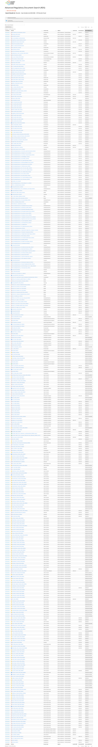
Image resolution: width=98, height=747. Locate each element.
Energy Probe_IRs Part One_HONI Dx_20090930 (19, 416)
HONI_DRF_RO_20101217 (16, 36)
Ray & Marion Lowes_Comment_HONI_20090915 (19, 493)
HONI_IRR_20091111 (15, 333)
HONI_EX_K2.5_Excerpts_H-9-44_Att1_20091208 (19, 286)
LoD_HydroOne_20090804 (16, 734)
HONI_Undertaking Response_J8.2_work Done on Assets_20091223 (21, 213)
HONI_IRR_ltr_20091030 (15, 352)
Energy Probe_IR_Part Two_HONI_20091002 (18, 388)
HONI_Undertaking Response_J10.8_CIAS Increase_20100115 (21, 179)
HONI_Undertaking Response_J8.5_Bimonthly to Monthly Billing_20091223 (22, 209)
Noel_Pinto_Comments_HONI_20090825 (18, 655)
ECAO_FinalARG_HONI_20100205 (17, 128)
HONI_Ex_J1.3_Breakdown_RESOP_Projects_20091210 (20, 305)
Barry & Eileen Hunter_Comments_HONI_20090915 (19, 482)
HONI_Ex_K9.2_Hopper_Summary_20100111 (18, 192)
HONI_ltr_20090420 (15, 740)
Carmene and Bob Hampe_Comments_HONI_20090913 (20, 535)
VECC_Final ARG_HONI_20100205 (17, 102)
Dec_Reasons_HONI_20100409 (16, 94)
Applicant (59, 30)
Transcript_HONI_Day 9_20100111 (17, 194)
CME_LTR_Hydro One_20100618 (16, 55)
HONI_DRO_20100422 (15, 85)
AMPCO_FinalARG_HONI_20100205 (17, 109)
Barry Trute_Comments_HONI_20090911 (17, 578)
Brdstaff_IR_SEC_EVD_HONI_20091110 (17, 335)
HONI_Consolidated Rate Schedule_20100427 (18, 68)
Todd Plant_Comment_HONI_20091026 (17, 356)
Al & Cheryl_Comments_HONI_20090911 (18, 580)
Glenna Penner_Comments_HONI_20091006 (18, 382)
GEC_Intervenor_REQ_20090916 (16, 463)
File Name (12, 30)
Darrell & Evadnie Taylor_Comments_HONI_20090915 (19, 465)
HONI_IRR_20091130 (15, 320)
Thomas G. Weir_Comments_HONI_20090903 (18, 572)
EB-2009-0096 (7, 32)
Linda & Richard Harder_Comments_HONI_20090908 (19, 610)
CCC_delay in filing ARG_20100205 (17, 132)
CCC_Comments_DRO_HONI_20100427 (18, 66)
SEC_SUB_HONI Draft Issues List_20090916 (18, 461)
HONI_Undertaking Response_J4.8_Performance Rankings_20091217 (22, 252)
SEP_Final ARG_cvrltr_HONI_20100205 (17, 119)
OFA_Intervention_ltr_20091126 (16, 322)
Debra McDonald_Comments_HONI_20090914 (18, 499)
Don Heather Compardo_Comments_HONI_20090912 (19, 525)
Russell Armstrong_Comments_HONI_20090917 (19, 454)
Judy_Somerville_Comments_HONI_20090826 (18, 646)
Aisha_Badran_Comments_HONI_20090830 (18, 627)
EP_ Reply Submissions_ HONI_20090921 (18, 444)
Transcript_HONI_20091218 (16, 245)
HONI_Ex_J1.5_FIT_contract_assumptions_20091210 (19, 301)
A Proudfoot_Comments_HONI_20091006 (18, 386)
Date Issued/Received (88, 30)
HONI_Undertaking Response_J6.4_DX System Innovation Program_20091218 (23, 237)
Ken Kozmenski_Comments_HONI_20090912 (18, 559)
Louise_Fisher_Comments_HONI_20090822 (18, 661)
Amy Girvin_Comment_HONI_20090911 (17, 574)
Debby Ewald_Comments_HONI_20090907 (18, 576)
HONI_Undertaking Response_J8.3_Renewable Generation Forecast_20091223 (23, 211)
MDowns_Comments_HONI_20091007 (17, 384)
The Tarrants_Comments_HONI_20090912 (18, 527)
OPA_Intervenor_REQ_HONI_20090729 (17, 736)
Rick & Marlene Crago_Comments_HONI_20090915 (19, 484)
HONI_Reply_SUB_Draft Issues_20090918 (18, 446)
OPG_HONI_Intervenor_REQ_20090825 (17, 644)
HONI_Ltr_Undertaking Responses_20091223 (18, 228)
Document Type (46, 30)
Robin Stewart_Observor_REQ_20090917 (18, 452)
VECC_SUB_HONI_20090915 (16, 467)
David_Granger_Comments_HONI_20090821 (18, 663)
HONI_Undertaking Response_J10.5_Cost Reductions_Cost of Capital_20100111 (23, 188)
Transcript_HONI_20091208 (16, 311)
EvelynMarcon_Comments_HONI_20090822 (18, 674)
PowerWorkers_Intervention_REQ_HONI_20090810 (19, 719)
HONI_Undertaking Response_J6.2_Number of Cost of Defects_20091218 (22, 241)
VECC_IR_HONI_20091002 (16, 399)
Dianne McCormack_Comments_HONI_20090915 (19, 478)
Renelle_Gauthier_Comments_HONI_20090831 (18, 629)
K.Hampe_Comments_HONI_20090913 (17, 533)
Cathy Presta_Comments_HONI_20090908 (18, 604)
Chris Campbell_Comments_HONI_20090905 (18, 606)
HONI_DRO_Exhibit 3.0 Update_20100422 (18, 77)
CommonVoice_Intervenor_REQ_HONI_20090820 (19, 689)
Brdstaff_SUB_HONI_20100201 (16, 145)
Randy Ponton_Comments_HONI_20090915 (18, 471)
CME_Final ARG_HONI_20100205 (17, 107)
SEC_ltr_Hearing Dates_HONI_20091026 (18, 365)
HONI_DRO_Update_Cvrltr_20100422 (17, 81)
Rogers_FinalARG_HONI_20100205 (17, 126)
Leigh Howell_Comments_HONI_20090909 (18, 591)
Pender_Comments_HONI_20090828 (17, 623)
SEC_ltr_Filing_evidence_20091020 (17, 369)
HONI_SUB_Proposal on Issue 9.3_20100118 (18, 149)
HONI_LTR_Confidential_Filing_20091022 (18, 367)
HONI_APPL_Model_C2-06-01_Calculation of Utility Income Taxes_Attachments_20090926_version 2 (26, 435)
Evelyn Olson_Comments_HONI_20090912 (18, 529)
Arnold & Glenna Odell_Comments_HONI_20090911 (19, 565)
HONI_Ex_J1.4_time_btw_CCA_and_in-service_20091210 (20, 303)
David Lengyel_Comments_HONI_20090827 (18, 390)
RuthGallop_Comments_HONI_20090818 (18, 695)
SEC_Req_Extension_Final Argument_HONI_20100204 (20, 139)
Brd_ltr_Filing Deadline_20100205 (17, 124)
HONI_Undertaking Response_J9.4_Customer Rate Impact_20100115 (22, 160)
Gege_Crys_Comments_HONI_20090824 (18, 653)
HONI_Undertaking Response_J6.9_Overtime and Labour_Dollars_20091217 (23, 247)
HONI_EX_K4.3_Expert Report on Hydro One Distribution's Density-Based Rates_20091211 (24, 277)
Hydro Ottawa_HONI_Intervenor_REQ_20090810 (19, 723)
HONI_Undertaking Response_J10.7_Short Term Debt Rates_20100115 (22, 177)
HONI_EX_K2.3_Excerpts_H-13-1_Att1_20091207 (19, 290)
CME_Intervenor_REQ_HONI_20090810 (17, 717)
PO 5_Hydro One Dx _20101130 (16, 47)
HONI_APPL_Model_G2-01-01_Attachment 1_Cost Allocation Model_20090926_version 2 (24, 433)
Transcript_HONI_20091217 (16, 260)
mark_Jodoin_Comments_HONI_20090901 (18, 621)
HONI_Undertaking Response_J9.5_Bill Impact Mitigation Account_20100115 (22, 162)
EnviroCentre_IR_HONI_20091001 (17, 418)
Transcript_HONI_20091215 (16, 269)
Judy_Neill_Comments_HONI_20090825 (17, 670)
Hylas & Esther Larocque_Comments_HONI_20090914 (19, 503)
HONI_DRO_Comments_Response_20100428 (18, 64)
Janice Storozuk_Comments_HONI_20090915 (18, 476)
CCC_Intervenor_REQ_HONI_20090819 (17, 691)
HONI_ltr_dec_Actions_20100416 (16, 92)
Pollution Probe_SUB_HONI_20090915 (17, 495)
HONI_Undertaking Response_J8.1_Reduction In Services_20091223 (21, 215)
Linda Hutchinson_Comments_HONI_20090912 (18, 550)
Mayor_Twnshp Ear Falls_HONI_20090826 (18, 614)
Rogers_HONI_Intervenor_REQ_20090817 (18, 700)
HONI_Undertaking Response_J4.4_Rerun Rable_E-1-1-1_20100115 (21, 183)
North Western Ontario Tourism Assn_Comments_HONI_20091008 (21, 375)
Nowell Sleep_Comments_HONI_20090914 (18, 497)
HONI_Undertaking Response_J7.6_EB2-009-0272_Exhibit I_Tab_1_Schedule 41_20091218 (25, 230)
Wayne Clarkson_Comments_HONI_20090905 (18, 608)
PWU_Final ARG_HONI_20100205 (17, 111)
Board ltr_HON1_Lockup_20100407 (17, 96)
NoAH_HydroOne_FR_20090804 (16, 732)
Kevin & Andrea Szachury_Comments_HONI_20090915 (20, 510)
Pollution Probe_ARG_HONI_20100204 (17, 141)
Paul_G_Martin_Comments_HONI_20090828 (18, 636)
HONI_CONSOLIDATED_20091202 (17, 316)
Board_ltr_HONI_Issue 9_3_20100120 (17, 147)
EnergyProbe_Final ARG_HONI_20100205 (18, 113)
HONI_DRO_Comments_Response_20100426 (18, 70)
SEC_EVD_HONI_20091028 (16, 354)
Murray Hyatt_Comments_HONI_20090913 (18, 546)
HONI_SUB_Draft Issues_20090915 (17, 514)
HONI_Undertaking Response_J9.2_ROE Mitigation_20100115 (21, 156)
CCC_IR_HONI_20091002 (15, 403)
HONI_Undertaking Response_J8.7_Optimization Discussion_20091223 (22, 205)
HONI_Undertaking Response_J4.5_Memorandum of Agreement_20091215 (22, 262)
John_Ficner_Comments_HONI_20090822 (18, 676)
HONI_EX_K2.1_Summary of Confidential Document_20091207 (21, 294)
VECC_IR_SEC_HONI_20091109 (16, 339)
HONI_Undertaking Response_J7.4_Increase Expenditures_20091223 (22, 220)
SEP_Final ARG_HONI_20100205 (16, 115)
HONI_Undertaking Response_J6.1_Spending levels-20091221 (21, 243)
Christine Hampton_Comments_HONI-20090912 (19, 557)
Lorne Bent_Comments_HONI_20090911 (17, 518)
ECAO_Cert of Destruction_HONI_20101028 (18, 51)
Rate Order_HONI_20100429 (16, 62)
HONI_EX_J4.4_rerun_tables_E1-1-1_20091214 (19, 273)
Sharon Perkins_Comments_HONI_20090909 (18, 597)
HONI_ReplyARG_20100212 (16, 100)
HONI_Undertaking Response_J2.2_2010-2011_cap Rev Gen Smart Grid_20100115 (23, 151)
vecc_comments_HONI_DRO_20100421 (17, 87)
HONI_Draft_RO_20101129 (16, 49)
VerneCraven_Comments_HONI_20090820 (18, 685)
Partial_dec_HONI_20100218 (16, 98)
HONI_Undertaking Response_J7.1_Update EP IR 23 (19, 224)
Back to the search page (11, 10)
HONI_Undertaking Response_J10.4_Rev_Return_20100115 (20, 173)
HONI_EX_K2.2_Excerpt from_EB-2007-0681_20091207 (20, 292)
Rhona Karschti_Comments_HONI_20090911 (18, 582)
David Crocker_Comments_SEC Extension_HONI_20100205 (20, 134)
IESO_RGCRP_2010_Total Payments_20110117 (19, 32)
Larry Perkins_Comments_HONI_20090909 (18, 593)
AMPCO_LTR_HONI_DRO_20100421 (17, 83)
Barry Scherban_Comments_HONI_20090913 (18, 544)
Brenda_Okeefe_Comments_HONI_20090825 (18, 657)
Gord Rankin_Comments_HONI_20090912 (18, 563)
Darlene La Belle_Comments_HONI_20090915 (18, 480)
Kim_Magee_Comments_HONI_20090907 (18, 612)
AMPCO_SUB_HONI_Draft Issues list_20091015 (19, 512)
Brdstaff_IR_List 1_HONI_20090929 (17, 429)
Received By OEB (81, 30)
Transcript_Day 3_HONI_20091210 (17, 309)
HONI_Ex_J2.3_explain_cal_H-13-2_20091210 (18, 307)
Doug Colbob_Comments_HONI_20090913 (18, 540)
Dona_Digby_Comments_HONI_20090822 (18, 668)
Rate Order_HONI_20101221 (16, 34)
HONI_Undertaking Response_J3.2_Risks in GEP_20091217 (20, 254)
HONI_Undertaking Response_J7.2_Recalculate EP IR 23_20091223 (21, 222)
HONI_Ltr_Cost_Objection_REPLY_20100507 (18, 60)
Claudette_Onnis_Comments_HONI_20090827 (18, 640)
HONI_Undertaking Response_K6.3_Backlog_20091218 (20, 239)
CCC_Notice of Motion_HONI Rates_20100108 (18, 196)
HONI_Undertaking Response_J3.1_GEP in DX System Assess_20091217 (22, 256)
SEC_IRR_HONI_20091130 (16, 318)
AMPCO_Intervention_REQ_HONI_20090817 (18, 702)
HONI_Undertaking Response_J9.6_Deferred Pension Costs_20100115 (22, 164)
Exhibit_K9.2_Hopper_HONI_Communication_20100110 (20, 198)
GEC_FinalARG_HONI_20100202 (16, 143)
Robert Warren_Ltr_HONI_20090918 (17, 450)
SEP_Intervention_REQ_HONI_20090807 (18, 725)
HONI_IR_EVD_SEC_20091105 (16, 337)
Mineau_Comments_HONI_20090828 (17, 631)
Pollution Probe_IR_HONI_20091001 (17, 422)
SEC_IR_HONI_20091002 (15, 397)
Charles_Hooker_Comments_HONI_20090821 (18, 659)
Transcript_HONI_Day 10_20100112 (17, 190)
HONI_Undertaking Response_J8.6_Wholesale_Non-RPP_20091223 (21, 207)
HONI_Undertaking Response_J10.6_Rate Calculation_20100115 (21, 175)
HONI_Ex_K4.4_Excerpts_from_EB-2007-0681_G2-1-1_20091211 (21, 279)
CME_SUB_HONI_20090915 (16, 516)
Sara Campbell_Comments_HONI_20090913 (18, 542)
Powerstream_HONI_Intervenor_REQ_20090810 (19, 721)
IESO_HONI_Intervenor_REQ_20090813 (17, 708)
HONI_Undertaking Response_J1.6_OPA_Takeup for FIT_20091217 (21, 258)
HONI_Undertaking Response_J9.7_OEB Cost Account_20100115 (21, 166)
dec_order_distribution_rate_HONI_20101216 (18, 38)
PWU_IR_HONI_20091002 (15, 414)
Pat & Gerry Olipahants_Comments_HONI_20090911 (19, 567)
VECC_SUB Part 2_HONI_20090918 (17, 448)
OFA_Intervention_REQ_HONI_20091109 (18, 341)
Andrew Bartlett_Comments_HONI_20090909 (18, 589)
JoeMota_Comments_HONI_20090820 (17, 687)
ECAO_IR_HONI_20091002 (16, 405)
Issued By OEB (75, 30)
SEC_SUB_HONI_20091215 (16, 271)
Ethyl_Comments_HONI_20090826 (17, 642)
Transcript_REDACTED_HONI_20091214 (18, 275)
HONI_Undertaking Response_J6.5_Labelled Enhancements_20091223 (22, 226)
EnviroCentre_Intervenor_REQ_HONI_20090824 (19, 672)
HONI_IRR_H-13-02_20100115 (16, 181)
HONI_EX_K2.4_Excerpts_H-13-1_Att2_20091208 (19, 288)
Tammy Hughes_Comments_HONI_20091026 (18, 358)
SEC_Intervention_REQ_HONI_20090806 (18, 727)
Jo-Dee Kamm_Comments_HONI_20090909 (18, 595)
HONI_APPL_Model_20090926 (16, 431)
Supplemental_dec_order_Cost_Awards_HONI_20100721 (20, 53)
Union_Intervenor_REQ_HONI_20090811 (18, 710)
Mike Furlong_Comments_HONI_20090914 (18, 531)
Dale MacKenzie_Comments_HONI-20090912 (18, 561)
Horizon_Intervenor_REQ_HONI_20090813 (18, 704)
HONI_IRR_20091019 (15, 350)
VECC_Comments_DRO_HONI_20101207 (18, 45)
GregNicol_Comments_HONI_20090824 (17, 678)
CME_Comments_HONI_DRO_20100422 (18, 75)
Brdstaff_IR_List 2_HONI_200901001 (17, 420)
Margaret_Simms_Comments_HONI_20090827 (18, 638)
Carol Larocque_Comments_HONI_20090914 (18, 508)
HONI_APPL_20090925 (15, 439)
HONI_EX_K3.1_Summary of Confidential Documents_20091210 (21, 284)
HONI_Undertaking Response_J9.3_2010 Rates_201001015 (20, 158)
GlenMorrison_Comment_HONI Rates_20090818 (19, 693)
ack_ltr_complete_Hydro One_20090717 (17, 738)
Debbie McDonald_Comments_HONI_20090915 (19, 486)
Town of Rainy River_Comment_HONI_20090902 (19, 380)
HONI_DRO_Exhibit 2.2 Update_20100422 (18, 79)
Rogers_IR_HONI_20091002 (16, 407)
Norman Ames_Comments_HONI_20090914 (18, 501)
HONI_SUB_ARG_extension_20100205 (17, 130)
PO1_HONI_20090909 (15, 599)
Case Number (7, 30)
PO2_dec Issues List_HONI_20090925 (17, 437)
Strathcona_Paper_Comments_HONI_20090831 (19, 625)
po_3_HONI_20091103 (15, 348)
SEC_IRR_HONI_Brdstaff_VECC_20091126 (18, 324)
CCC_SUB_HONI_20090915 (16, 469)
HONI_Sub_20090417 (15, 742)
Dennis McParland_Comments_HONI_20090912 (19, 548)
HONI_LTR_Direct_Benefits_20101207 (17, 43)
